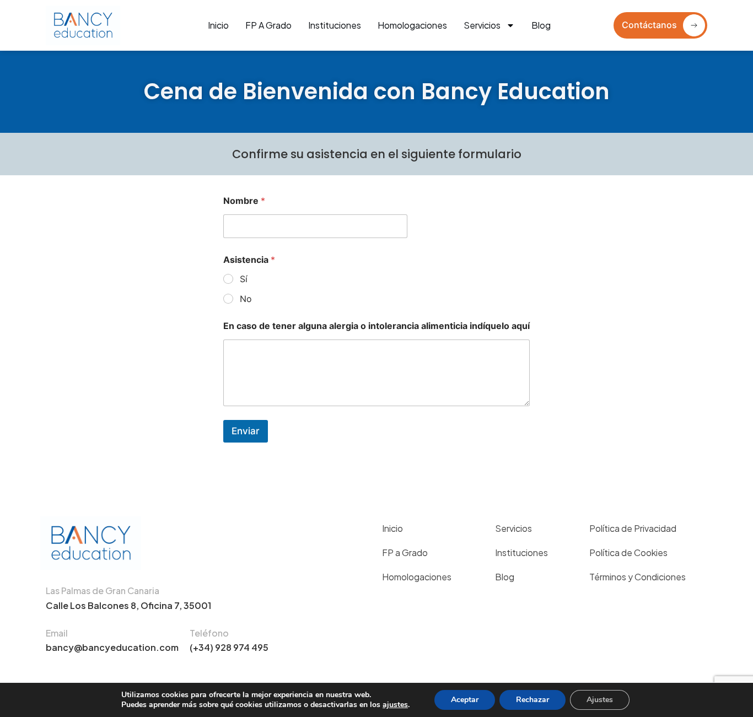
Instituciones (334, 25)
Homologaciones (412, 25)
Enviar (246, 430)
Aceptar (464, 699)
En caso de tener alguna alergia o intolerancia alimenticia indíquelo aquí (376, 326)
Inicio (218, 25)
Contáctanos (649, 24)
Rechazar (532, 699)
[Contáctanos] (694, 25)
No (246, 298)
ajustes (395, 705)
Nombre (244, 201)
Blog (541, 25)
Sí (244, 278)
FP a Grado (268, 25)
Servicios (482, 25)
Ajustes (600, 699)
